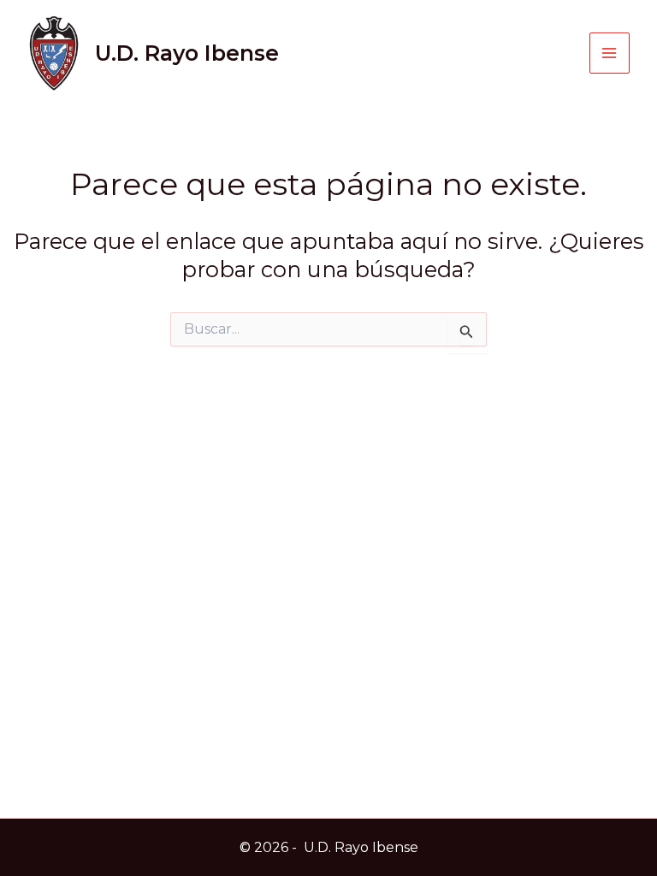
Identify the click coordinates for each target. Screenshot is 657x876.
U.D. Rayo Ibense (187, 53)
